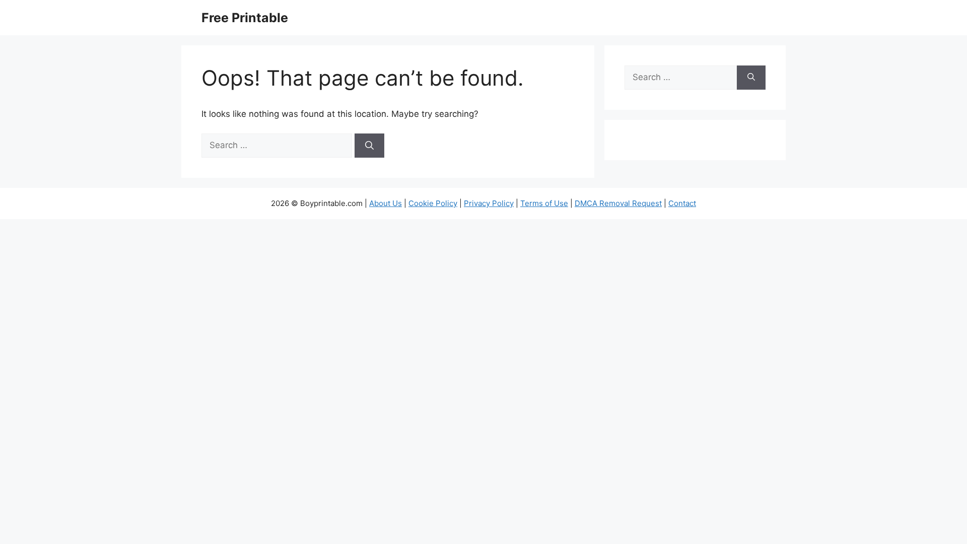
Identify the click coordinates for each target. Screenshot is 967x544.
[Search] (369, 145)
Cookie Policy (432, 203)
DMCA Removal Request (618, 203)
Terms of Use (544, 203)
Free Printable (244, 17)
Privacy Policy (489, 203)
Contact (682, 203)
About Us (385, 203)
